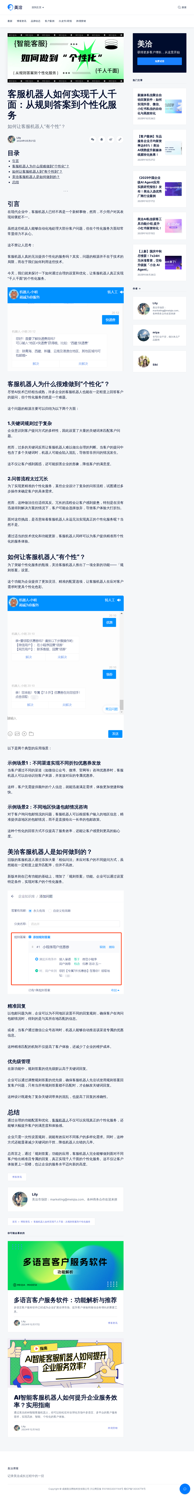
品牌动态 (35, 21)
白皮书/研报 (65, 21)
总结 (15, 182)
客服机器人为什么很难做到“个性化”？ (40, 166)
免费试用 (159, 61)
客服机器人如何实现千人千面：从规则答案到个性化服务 (62, 1221)
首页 (14, 1221)
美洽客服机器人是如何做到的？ (36, 177)
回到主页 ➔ (38, 7)
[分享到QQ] (102, 139)
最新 (10, 21)
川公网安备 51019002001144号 (106, 1488)
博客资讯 (21, 21)
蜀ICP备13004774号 (135, 1488)
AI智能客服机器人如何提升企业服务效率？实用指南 (65, 1401)
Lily (35, 1194)
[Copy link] (120, 139)
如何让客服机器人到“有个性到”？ (37, 172)
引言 (15, 161)
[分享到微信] (92, 139)
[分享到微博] (111, 139)
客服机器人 (60, 1120)
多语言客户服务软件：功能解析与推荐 (65, 1300)
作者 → (137, 288)
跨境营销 (81, 21)
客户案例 (49, 21)
